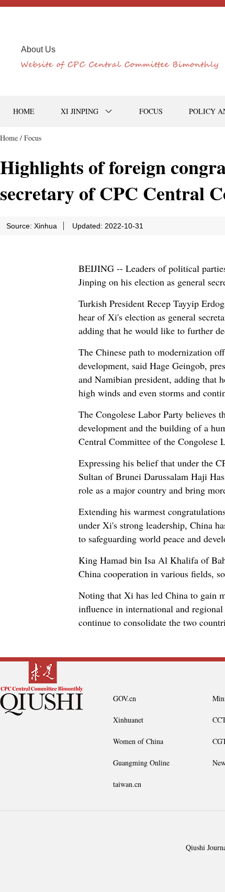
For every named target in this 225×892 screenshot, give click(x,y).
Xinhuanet (128, 720)
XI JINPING (79, 111)
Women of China (138, 741)
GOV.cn (124, 698)
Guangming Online (141, 763)
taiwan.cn (127, 784)
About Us (38, 49)
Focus (32, 138)
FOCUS (151, 111)
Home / (11, 138)
